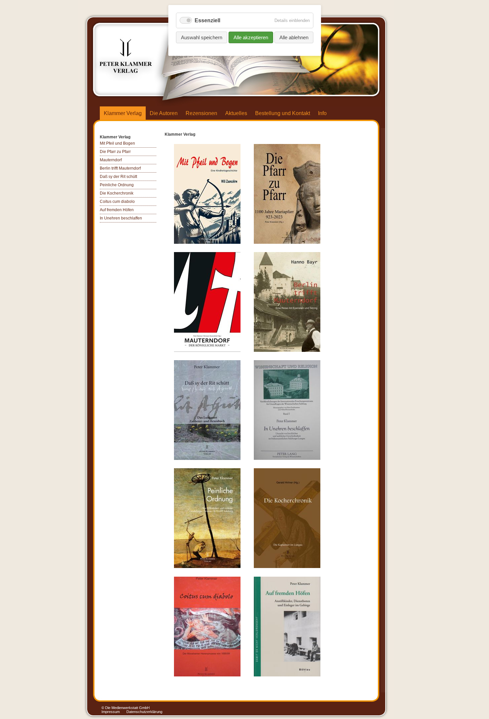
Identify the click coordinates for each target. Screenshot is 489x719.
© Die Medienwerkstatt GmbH (125, 708)
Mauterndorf (111, 160)
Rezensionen (201, 113)
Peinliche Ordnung (117, 185)
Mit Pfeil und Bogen (117, 143)
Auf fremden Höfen (117, 210)
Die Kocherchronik (116, 193)
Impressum (110, 712)
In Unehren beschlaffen (121, 218)
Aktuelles (236, 113)
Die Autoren (164, 113)
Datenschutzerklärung (144, 712)
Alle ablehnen (293, 37)
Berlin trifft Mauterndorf (120, 168)
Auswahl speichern (201, 37)
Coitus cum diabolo (117, 201)
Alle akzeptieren (251, 37)
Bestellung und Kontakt (282, 113)
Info (322, 113)
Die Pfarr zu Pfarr (115, 151)
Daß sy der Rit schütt (118, 176)
